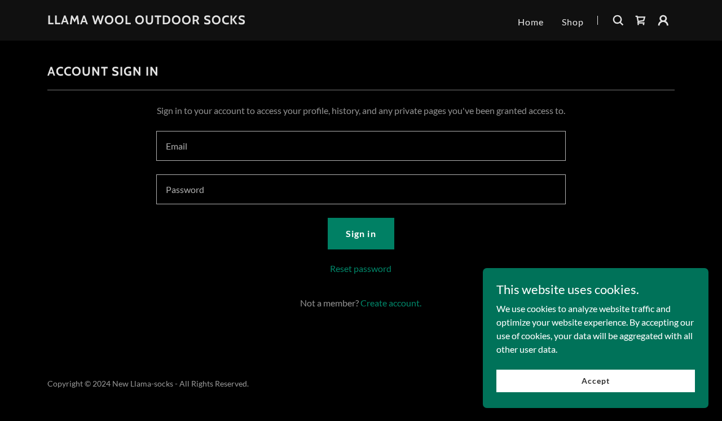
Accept (595, 380)
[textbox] (360, 146)
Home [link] (531, 21)
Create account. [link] (390, 302)
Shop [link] (573, 21)
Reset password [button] (360, 268)
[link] (146, 20)
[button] (663, 20)
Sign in (361, 233)
